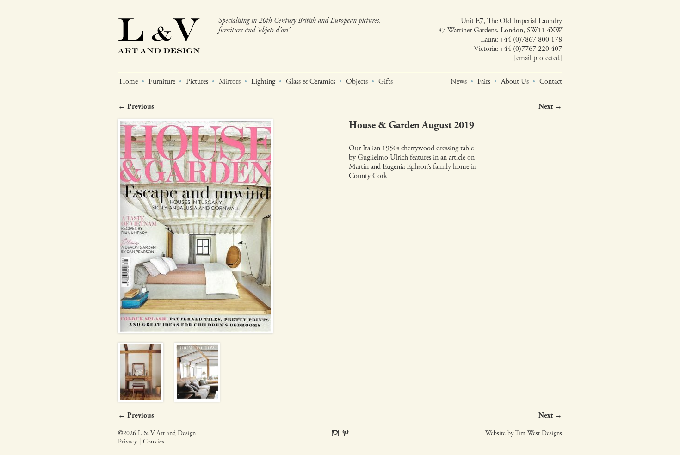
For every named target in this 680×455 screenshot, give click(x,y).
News (459, 81)
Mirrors (230, 81)
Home (128, 81)
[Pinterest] (345, 433)
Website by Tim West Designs (523, 433)
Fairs (483, 81)
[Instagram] (335, 433)
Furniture (161, 81)
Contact (550, 81)
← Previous (136, 106)
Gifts (385, 81)
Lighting (263, 81)
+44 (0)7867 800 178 (531, 39)
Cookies (153, 442)
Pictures (197, 81)
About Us (515, 81)
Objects (357, 81)
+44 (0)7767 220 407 (531, 49)
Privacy (127, 442)
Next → (550, 106)
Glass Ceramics (310, 81)
